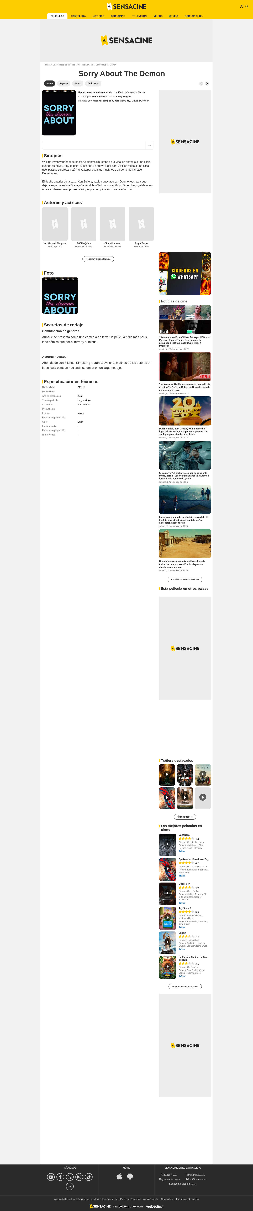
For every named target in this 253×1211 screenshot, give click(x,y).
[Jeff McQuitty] (84, 224)
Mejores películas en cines (185, 986)
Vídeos (158, 16)
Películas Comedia (85, 65)
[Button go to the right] (207, 84)
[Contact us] (70, 1186)
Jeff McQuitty (122, 100)
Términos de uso (109, 1199)
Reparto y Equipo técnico (98, 259)
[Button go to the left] (201, 84)
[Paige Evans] (141, 224)
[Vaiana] (167, 942)
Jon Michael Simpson (100, 100)
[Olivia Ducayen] (112, 224)
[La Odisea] (167, 845)
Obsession (184, 884)
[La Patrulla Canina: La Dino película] (167, 967)
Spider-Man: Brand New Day (194, 859)
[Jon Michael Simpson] (55, 224)
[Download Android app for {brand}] (132, 1175)
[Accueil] (126, 6)
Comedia (131, 92)
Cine (55, 65)
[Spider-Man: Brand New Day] (167, 869)
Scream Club (194, 16)
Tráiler (182, 851)
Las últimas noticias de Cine (185, 579)
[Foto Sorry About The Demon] (60, 295)
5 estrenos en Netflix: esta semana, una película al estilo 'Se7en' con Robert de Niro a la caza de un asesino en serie (184, 387)
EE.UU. (81, 387)
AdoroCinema (193, 1179)
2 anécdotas (84, 404)
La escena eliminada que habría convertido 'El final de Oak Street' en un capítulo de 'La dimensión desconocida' (184, 520)
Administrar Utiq (150, 1199)
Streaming (118, 16)
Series (173, 16)
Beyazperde (166, 1179)
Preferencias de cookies (187, 1199)
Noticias (98, 16)
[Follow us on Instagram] (79, 1177)
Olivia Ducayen (140, 100)
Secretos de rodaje (63, 324)
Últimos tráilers (185, 817)
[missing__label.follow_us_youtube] (51, 1177)
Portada (47, 65)
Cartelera (78, 16)
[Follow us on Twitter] (70, 1177)
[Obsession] (167, 894)
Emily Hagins (99, 96)
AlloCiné (165, 1174)
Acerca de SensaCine (64, 1199)
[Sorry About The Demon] (59, 112)
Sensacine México (179, 1183)
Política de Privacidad (130, 1199)
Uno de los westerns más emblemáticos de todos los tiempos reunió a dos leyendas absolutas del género (182, 564)
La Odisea (184, 835)
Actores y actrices (63, 202)
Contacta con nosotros (88, 1199)
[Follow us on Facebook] (60, 1177)
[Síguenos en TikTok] (89, 1177)
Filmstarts (191, 1174)
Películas (57, 16)
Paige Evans (141, 243)
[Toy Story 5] (167, 918)
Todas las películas (67, 65)
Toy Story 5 (185, 908)
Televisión (139, 16)
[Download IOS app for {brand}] (121, 1175)
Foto (49, 273)
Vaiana (182, 932)
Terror (141, 92)
